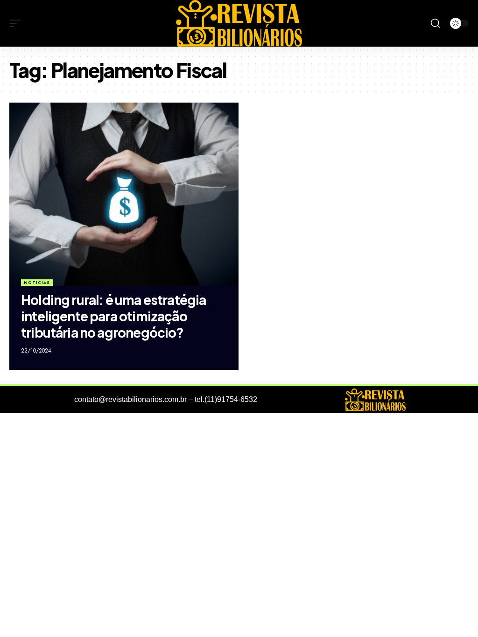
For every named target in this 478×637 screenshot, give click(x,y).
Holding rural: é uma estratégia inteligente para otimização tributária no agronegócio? (113, 315)
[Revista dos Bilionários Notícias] (239, 23)
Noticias (37, 282)
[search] (436, 23)
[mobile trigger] (17, 23)
